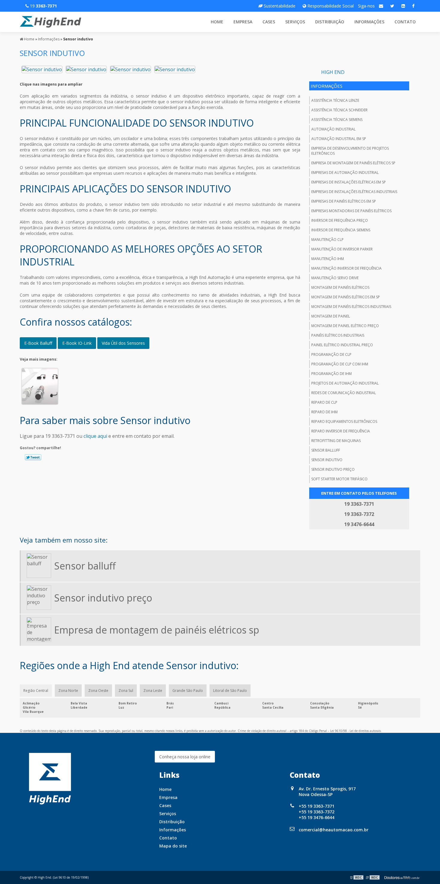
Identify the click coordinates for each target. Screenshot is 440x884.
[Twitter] (392, 6)
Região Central (35, 690)
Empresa (242, 22)
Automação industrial (333, 129)
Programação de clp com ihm (339, 364)
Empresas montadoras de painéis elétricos (351, 210)
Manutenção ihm (327, 258)
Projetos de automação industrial (345, 383)
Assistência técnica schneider (339, 110)
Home (217, 22)
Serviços (295, 22)
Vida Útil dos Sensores (123, 343)
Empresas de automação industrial (345, 172)
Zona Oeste (98, 690)
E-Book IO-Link (77, 343)
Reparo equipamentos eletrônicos (344, 421)
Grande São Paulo (187, 690)
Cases (269, 22)
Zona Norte (68, 690)
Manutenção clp (327, 239)
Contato (405, 22)
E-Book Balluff (38, 343)
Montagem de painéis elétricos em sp (345, 297)
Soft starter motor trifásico (339, 479)
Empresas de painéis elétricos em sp (343, 201)
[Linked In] (403, 6)
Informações (369, 22)
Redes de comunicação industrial (343, 392)
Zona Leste (152, 690)
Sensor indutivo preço (333, 469)
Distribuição (329, 22)
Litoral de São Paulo (230, 690)
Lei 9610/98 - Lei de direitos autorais (355, 731)
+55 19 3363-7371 (316, 806)
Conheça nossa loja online (184, 757)
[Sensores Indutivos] (39, 385)
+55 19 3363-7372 (316, 812)
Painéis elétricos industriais (337, 335)
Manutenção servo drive (335, 277)
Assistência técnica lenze (335, 100)
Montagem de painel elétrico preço (345, 325)
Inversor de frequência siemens (340, 230)
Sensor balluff (325, 450)
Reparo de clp (324, 402)
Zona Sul (126, 690)
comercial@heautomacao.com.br (333, 830)
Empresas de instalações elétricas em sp (348, 182)
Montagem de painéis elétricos (340, 287)
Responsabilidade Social (330, 6)
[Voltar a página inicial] (50, 21)
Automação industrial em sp (338, 138)
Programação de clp (331, 354)
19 (43, 6)
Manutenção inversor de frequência (346, 268)
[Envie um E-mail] (381, 6)
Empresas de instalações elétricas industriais (354, 191)
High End (333, 72)
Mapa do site (173, 846)
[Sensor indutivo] (42, 69)
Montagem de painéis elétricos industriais (351, 306)
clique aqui (95, 436)
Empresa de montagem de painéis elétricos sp (353, 162)
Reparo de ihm (324, 411)
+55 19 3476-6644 (316, 817)
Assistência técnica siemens (336, 119)
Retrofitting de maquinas (336, 440)
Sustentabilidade (279, 6)
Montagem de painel (330, 316)
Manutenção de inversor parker (342, 249)
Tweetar (33, 457)
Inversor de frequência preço (339, 220)
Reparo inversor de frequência (340, 431)
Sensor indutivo (326, 459)
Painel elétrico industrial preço (342, 344)
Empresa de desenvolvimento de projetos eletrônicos (350, 151)
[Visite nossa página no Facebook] (413, 6)
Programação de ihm (331, 373)
